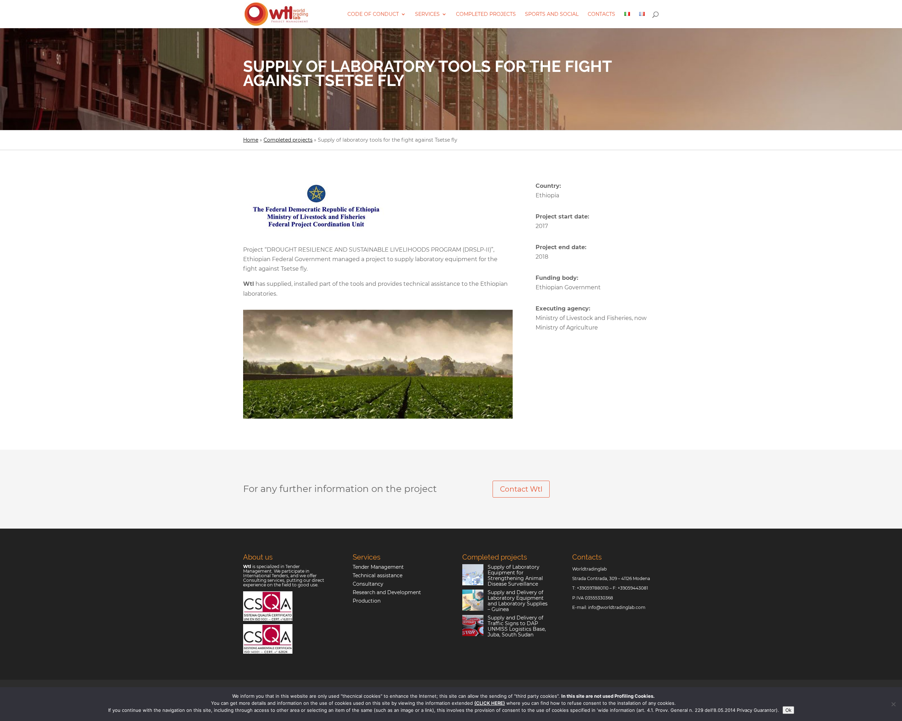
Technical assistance (377, 575)
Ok (788, 710)
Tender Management (378, 567)
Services (427, 14)
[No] (893, 704)
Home (250, 140)
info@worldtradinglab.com (616, 607)
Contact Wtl (521, 489)
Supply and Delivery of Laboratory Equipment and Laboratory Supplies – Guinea (518, 600)
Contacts (601, 14)
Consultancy (368, 584)
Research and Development (387, 592)
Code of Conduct (373, 14)
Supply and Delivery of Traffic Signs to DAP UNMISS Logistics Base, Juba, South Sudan (517, 626)
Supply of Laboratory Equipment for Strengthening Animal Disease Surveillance (515, 575)
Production (367, 601)
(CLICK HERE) (489, 703)
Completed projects (486, 14)
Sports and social (552, 14)
